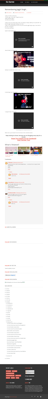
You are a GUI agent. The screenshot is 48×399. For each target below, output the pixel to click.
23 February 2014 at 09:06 (24, 174)
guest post (18, 375)
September (9, 308)
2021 (7, 288)
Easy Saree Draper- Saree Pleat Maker (14, 342)
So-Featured (34, 2)
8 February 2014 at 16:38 (19, 182)
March (8, 320)
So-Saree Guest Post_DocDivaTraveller (14, 328)
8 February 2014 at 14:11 (18, 162)
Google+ (32, 397)
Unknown (10, 162)
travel (17, 377)
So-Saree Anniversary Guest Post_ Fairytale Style (16, 338)
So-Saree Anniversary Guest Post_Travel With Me (16, 351)
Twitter (38, 397)
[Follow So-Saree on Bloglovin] (10, 275)
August (8, 310)
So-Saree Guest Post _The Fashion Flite (14, 345)
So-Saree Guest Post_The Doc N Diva (14, 334)
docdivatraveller (12, 192)
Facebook (35, 397)
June (8, 314)
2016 (7, 298)
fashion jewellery (10, 375)
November (9, 305)
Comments (28, 373)
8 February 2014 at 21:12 (21, 192)
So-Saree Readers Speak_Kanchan (13, 347)
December (9, 303)
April (8, 318)
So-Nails (27, 2)
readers (13, 377)
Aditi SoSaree (9, 12)
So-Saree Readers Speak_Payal (13, 336)
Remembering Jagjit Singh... (12, 340)
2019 (7, 292)
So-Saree (10, 1)
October (8, 307)
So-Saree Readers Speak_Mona (13, 332)
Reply (9, 169)
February (9, 321)
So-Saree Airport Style (11, 353)
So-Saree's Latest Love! (11, 349)
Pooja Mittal (11, 182)
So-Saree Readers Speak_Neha (13, 327)
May (8, 316)
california (14, 371)
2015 (7, 300)
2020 (7, 290)
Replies (10, 171)
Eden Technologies (13, 396)
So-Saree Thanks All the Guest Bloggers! (14, 323)
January (8, 355)
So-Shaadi (8, 371)
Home (21, 2)
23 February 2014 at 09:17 (24, 201)
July (8, 312)
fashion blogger (10, 373)
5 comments (28, 12)
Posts (27, 371)
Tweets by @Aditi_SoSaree (10, 268)
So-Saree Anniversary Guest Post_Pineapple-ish (16, 325)
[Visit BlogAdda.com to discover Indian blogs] (13, 282)
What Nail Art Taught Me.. (11, 343)
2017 (7, 296)
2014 (7, 301)
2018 (7, 294)
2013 (7, 358)
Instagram (41, 397)
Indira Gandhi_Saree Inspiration (13, 330)
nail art (8, 377)
